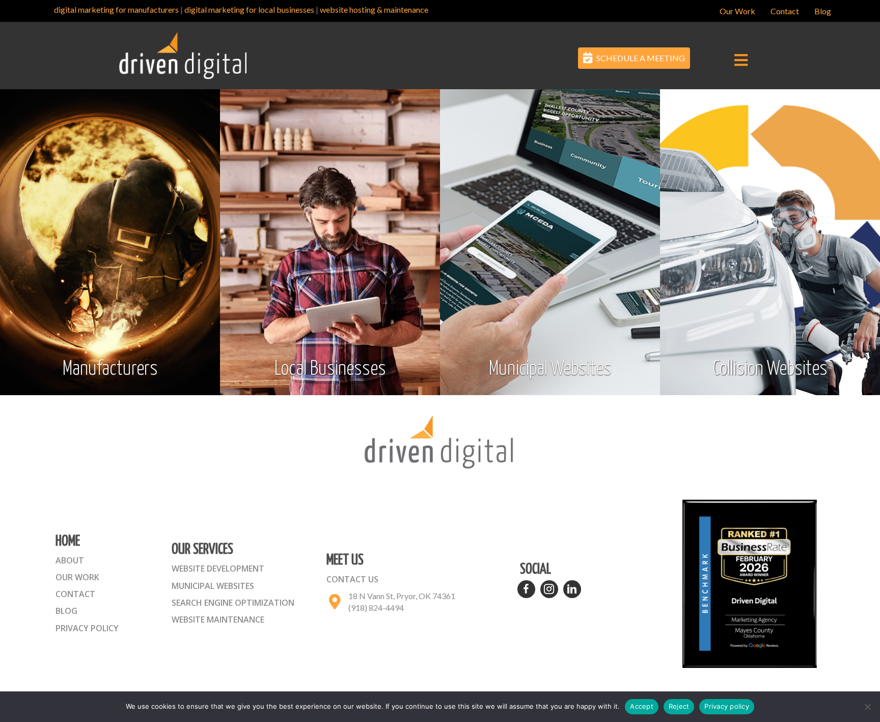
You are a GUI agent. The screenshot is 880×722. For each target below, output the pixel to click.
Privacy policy (726, 706)
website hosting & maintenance (374, 9)
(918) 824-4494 (376, 607)
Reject (679, 706)
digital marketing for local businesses (249, 9)
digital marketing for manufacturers (116, 9)
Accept (641, 706)
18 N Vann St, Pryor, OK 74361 (401, 596)
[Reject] (867, 707)
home (68, 541)
